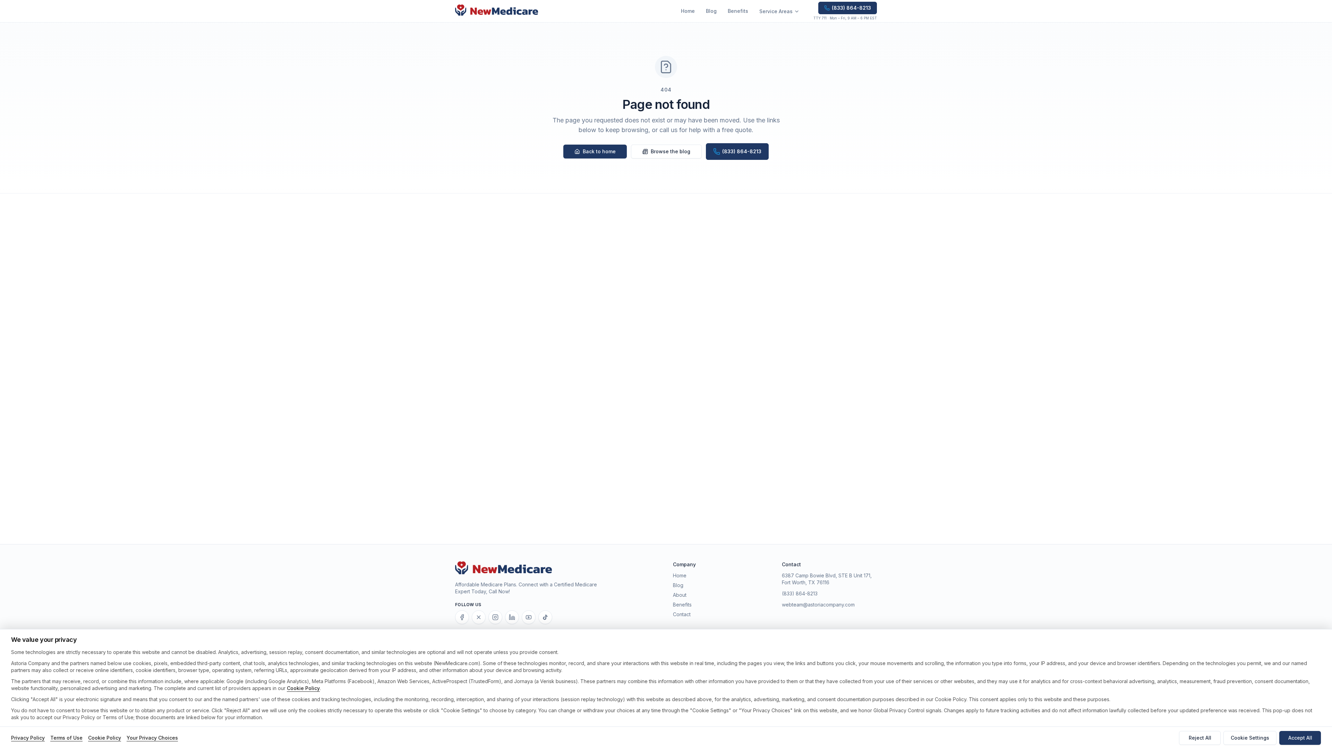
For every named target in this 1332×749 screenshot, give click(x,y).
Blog (711, 11)
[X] (479, 617)
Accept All (1300, 738)
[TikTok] (545, 617)
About (679, 595)
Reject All (1200, 738)
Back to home (599, 151)
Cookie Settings (1250, 738)
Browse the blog (670, 151)
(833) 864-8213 (800, 593)
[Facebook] (462, 617)
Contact (682, 614)
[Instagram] (495, 617)
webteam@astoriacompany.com (818, 605)
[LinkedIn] (512, 617)
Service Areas (776, 11)
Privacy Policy (28, 738)
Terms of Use (66, 738)
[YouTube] (529, 617)
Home (688, 11)
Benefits (738, 11)
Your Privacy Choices (152, 738)
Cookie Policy (303, 688)
